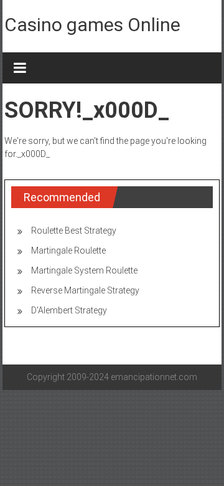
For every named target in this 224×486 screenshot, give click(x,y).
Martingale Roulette (68, 250)
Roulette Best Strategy (73, 231)
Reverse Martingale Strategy (85, 290)
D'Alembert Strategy (69, 310)
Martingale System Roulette (84, 270)
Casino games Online (92, 25)
